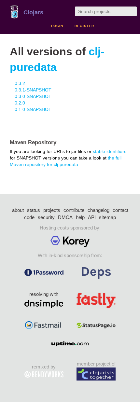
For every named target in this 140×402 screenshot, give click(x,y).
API (92, 217)
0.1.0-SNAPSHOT (33, 109)
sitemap (107, 217)
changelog (98, 210)
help (80, 217)
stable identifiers (109, 151)
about (18, 210)
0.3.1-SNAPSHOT (33, 89)
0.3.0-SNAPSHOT (33, 96)
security (46, 217)
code (29, 217)
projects (51, 210)
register (84, 26)
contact (120, 210)
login (57, 26)
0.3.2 (20, 83)
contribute (73, 210)
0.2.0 (20, 102)
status (33, 210)
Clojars (33, 12)
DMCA (65, 217)
